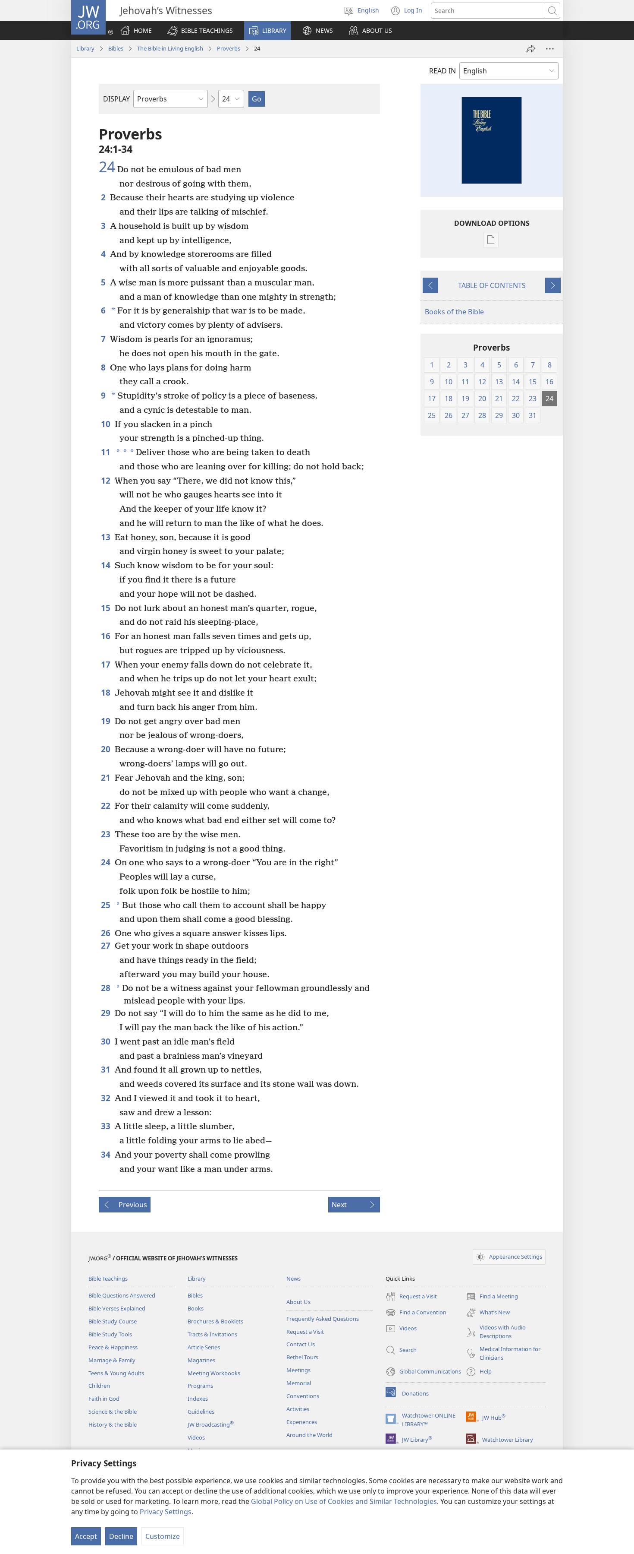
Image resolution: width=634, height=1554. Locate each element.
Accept (86, 1536)
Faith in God (103, 1398)
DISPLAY (116, 99)
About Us (298, 1302)
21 (105, 777)
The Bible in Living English (170, 48)
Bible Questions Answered (121, 1295)
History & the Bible (112, 1424)
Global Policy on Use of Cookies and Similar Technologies (344, 1501)
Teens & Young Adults (116, 1373)
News (293, 1278)
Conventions (302, 1396)
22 (105, 805)
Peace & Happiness (113, 1347)
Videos (196, 1437)
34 (105, 1154)
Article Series (204, 1347)
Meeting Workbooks (214, 1373)
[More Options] (550, 48)
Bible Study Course (112, 1321)
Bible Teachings (108, 1278)
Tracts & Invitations (212, 1334)
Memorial (298, 1383)
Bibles (115, 48)
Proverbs (228, 48)
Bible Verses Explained (116, 1308)
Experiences (301, 1422)
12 (105, 480)
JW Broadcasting (211, 1424)
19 (105, 721)
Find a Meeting (492, 1297)
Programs (200, 1385)
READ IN (442, 71)
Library (85, 48)
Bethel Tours (302, 1357)
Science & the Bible (112, 1411)
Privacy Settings (165, 1511)
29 (105, 1013)
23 (105, 834)
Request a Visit (305, 1332)
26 (105, 933)
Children (99, 1385)
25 (105, 905)
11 (105, 452)
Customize (162, 1536)
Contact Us (300, 1344)
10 (105, 424)
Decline (121, 1536)
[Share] (531, 48)
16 (105, 636)
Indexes (198, 1398)
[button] (200, 30)
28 (105, 988)
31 (105, 1069)
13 (105, 537)
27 (105, 945)
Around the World (309, 1435)
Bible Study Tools (110, 1334)
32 (105, 1098)
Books (196, 1308)
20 (105, 749)
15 (105, 608)
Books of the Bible (454, 311)
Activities (297, 1409)
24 (107, 167)
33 (105, 1126)
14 (105, 565)
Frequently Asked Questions (322, 1319)
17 (105, 664)
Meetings (298, 1370)
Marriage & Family (111, 1360)
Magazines (201, 1360)
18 (105, 692)
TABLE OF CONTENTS (492, 285)
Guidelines (201, 1411)
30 (105, 1041)
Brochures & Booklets (215, 1321)
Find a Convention (416, 1313)
